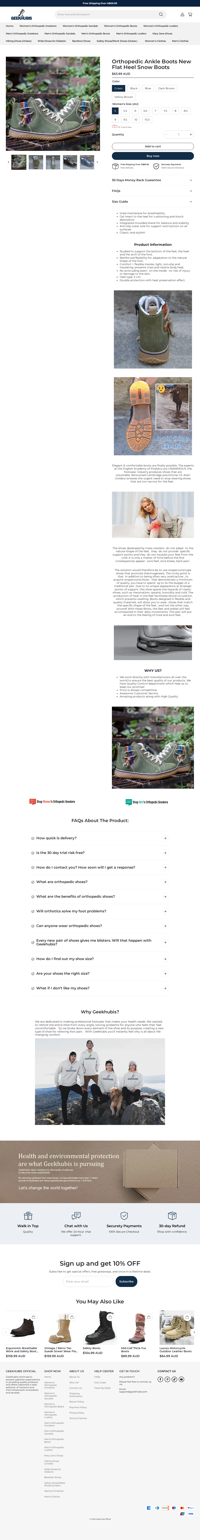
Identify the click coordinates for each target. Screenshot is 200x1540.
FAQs (97, 1376)
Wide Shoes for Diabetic (52, 40)
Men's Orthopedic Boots (95, 33)
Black (134, 88)
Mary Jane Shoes (162, 33)
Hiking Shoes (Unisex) (18, 40)
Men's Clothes (180, 40)
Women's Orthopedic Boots (120, 25)
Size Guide (100, 1382)
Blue (148, 88)
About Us (74, 1376)
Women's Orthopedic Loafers (160, 25)
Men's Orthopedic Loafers (131, 33)
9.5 (125, 119)
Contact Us (75, 1388)
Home (9, 25)
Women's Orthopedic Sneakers (38, 25)
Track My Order (102, 1388)
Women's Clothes (155, 40)
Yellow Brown (123, 96)
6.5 (145, 110)
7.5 (165, 110)
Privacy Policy (76, 1412)
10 (136, 119)
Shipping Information (76, 1394)
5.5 (125, 110)
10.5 (147, 119)
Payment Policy (78, 1407)
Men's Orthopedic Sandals (60, 33)
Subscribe (126, 1281)
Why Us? (74, 1382)
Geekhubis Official (103, 1519)
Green (118, 88)
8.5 (186, 110)
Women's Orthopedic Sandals (80, 25)
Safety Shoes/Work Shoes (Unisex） (118, 40)
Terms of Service (78, 1418)
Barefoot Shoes (81, 40)
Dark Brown (166, 88)
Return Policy (76, 1401)
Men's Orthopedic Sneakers (22, 33)
